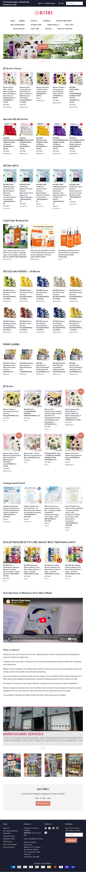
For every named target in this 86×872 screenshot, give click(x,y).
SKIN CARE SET (19, 29)
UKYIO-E (34, 21)
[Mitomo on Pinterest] (53, 828)
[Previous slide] (37, 61)
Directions (44, 803)
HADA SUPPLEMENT (17, 25)
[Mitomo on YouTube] (46, 833)
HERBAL (22, 21)
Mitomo (49, 863)
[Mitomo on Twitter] (46, 828)
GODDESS (47, 21)
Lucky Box (35, 29)
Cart (62, 3)
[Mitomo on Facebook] (49, 828)
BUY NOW (43, 46)
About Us (6, 828)
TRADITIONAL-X (53, 25)
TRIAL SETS (69, 25)
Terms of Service (8, 847)
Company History (9, 836)
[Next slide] (49, 61)
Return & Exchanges (10, 844)
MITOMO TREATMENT (64, 21)
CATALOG (48, 29)
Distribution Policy (9, 839)
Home (12, 21)
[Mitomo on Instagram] (57, 828)
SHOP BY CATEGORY (65, 29)
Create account (50, 3)
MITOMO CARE (36, 25)
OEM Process (7, 841)
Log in (40, 3)
